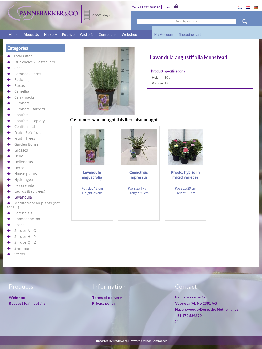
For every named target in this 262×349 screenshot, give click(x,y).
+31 (188, 315)
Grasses (21, 150)
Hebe (18, 156)
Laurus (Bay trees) (29, 191)
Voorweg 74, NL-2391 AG (196, 303)
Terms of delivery (107, 297)
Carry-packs (24, 97)
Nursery (50, 34)
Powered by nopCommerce (148, 341)
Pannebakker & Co (191, 297)
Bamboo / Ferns (27, 73)
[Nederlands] (248, 7)
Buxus (19, 85)
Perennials (23, 213)
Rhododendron (27, 218)
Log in (170, 7)
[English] (240, 8)
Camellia (21, 91)
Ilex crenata (24, 185)
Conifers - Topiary (29, 120)
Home (13, 34)
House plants (25, 173)
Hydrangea (23, 179)
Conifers (21, 114)
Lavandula (23, 197)
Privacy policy (103, 303)
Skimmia (21, 248)
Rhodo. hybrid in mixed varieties (185, 175)
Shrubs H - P (25, 236)
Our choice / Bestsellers (34, 62)
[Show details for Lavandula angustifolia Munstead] (92, 163)
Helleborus (23, 161)
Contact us (107, 34)
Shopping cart (190, 34)
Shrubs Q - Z (25, 242)
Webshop (129, 34)
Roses (19, 224)
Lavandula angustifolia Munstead (92, 175)
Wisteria (86, 34)
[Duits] (256, 7)
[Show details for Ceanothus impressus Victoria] (139, 163)
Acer (18, 67)
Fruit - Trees (24, 138)
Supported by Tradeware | (112, 341)
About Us (31, 34)
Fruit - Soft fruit (27, 132)
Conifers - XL (25, 126)
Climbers (22, 103)
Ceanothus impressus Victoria (138, 175)
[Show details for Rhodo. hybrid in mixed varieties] (186, 163)
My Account (164, 34)
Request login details (27, 303)
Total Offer (23, 56)
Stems (19, 254)
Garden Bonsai (27, 144)
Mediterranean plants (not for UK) (33, 205)
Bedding (21, 79)
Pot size (68, 34)
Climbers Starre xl (29, 109)
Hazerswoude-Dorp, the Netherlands (206, 309)
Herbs (19, 167)
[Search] (244, 22)
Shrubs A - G (25, 230)
